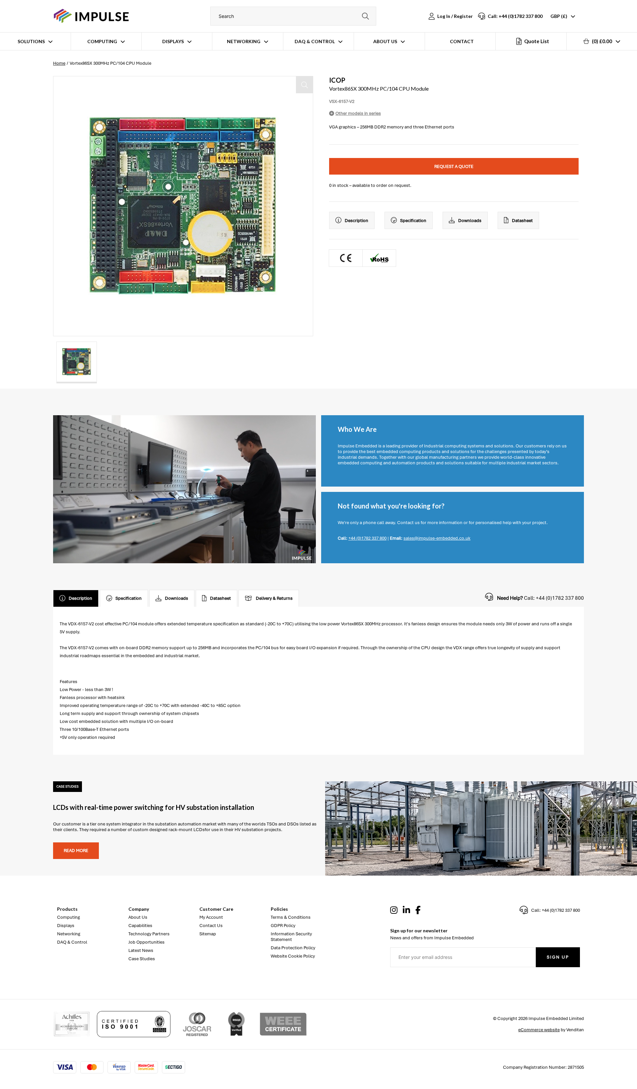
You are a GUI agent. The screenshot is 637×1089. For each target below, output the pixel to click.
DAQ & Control (315, 41)
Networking (243, 41)
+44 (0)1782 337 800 (367, 538)
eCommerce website (539, 1030)
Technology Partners (149, 934)
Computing (102, 41)
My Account (211, 917)
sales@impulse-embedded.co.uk (436, 538)
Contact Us (211, 925)
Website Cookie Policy (293, 956)
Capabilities (140, 925)
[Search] (365, 16)
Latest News (140, 950)
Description (356, 220)
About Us (385, 41)
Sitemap (207, 934)
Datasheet (522, 220)
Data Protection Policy (293, 948)
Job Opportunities (146, 942)
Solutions (31, 41)
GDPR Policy (283, 925)
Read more (76, 850)
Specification (413, 220)
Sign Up (558, 957)
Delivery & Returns (274, 598)
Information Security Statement (291, 936)
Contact (462, 41)
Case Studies (141, 959)
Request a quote (453, 166)
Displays (173, 41)
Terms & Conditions (291, 917)
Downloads (469, 220)
